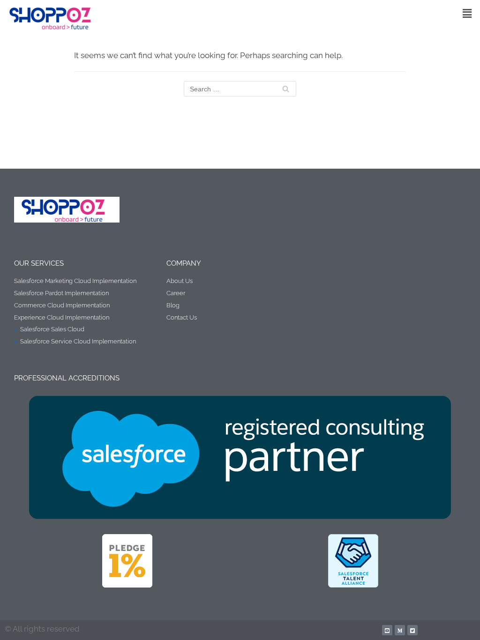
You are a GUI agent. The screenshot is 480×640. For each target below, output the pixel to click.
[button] (467, 13)
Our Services (39, 263)
